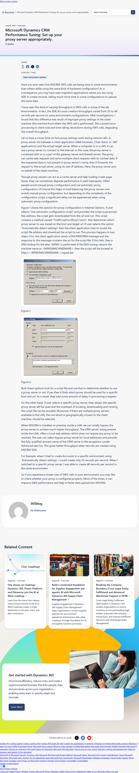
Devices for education (18, 749)
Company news (15, 761)
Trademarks (81, 771)
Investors (43, 761)
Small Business (113, 755)
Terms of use (70, 771)
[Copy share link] (22, 66)
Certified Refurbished (81, 746)
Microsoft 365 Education (63, 749)
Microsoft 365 (45, 755)
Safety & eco (91, 771)
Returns (56, 746)
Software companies (101, 758)
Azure (121, 755)
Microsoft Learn (15, 758)
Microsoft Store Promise (101, 746)
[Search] (133, 12)
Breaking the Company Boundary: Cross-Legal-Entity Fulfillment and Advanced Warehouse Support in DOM (112, 590)
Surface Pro (5, 743)
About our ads (112, 771)
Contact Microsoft (36, 771)
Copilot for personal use (95, 743)
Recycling (101, 771)
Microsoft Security (18, 755)
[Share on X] (32, 66)
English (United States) (9, 764)
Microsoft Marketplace (83, 758)
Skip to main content (9, 1)
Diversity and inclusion (56, 761)
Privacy (48, 771)
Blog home (9, 12)
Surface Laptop (16, 743)
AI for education (25, 752)
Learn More (16, 707)
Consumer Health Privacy (10, 771)
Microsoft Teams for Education (40, 749)
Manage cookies (58, 771)
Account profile (10, 746)
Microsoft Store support (43, 746)
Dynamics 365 (33, 755)
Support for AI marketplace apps (36, 758)
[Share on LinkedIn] (37, 66)
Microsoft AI (5, 755)
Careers (125, 758)
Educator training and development (112, 749)
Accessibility (72, 761)
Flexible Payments (119, 746)
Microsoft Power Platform (62, 755)
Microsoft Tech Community (61, 758)
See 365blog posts (38, 510)
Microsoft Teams (80, 755)
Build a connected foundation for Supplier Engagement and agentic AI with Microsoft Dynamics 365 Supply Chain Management (68, 592)
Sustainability (82, 761)
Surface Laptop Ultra (32, 743)
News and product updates (34, 77)
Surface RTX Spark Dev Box (52, 743)
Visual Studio (115, 758)
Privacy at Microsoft (30, 761)
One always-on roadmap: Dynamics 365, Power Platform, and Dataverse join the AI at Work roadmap (25, 590)
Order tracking (66, 746)
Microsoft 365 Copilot (97, 755)
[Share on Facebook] (27, 66)
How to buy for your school (86, 749)
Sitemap (25, 771)
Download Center (25, 746)
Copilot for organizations (74, 743)
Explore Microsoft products (116, 743)
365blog (11, 44)
